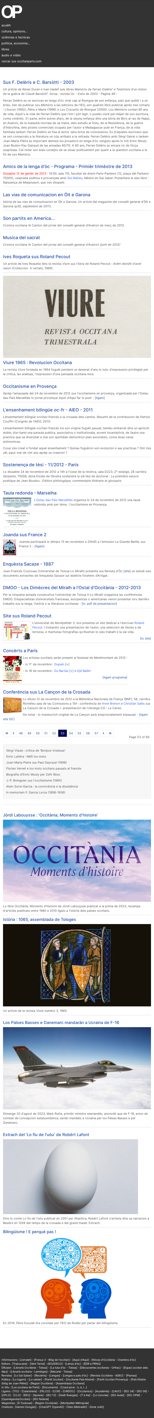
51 (46, 733)
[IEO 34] (129, 1391)
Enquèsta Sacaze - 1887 (28, 564)
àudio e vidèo (11, 55)
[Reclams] (40, 1375)
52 (54, 733)
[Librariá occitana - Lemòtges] (29, 1371)
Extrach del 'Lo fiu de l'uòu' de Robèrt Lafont (46, 1134)
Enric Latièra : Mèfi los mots (26, 756)
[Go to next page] (103, 733)
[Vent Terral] (37, 1363)
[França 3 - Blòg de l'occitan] (52, 1359)
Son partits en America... (29, 218)
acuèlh (6, 25)
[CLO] (17, 1395)
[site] (127, 571)
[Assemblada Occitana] (70, 1383)
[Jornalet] (25, 1359)
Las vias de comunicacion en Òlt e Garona (46, 194)
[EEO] (26, 1395)
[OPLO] (6, 1395)
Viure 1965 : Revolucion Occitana (37, 362)
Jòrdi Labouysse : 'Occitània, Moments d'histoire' (50, 815)
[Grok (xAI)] (97, 1406)
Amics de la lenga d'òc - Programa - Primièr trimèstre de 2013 (67, 166)
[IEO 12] (51, 1395)
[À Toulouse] (24, 1403)
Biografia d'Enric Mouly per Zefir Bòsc (33, 774)
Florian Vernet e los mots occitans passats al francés (43, 768)
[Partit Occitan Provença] (112, 1379)
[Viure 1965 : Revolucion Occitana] (77, 316)
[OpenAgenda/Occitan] (16, 1399)
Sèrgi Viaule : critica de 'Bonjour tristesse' (35, 750)
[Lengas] (54, 1375)
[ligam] (100, 398)
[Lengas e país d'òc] (75, 1375)
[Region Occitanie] (46, 1403)
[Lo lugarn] (19, 1379)
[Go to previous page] (13, 733)
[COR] (56, 1391)
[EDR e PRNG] (92, 1363)
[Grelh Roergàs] (68, 1395)
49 (29, 733)
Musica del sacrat (21, 237)
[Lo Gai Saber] (23, 1375)
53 (62, 733)
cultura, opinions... (14, 31)
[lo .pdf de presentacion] (99, 603)
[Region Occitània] (41, 1383)
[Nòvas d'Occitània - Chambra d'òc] (113, 1359)
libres (5, 49)
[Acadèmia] (102, 1391)
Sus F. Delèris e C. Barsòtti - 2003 (38, 82)
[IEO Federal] (41, 1399)
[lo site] (145, 638)
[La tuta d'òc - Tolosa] (63, 1367)
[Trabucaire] (19, 1363)
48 (21, 733)
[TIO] (16, 1391)
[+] (67, 664)
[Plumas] (131, 1375)
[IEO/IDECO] (55, 1363)
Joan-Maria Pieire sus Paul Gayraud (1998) (36, 762)
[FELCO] (45, 1391)
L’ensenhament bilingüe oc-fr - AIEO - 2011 (48, 410)
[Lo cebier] (35, 1379)
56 (88, 733)
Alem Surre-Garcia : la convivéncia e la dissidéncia (42, 786)
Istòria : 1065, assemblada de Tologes (39, 919)
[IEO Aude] (117, 1395)
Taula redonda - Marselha (30, 493)
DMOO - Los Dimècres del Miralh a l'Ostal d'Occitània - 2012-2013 (72, 587)
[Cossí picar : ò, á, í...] (73, 1387)
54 (71, 733)
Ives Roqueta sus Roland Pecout (36, 256)
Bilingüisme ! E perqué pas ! (29, 1231)
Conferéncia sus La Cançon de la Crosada (46, 692)
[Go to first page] (7, 733)
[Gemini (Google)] (25, 1406)
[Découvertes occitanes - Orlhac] (100, 1367)
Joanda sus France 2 (24, 534)
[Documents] (50, 1387)
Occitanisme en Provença (30, 386)
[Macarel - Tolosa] (61, 1371)
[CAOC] (116, 1391)
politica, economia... (16, 43)
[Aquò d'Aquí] (80, 1359)
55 (79, 733)
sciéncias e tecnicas (16, 37)
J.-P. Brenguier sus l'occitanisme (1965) (34, 780)
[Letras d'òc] (73, 1363)
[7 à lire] (85, 1395)
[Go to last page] (110, 733)
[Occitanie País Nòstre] (80, 1379)
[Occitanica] (84, 1391)
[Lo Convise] (100, 1395)
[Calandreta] (29, 1391)
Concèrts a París (20, 650)
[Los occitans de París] (25, 1387)
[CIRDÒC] (69, 1391)
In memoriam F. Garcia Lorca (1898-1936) (35, 792)
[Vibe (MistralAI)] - (78, 1406)
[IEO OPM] (133, 1395)
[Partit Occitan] (54, 1379)
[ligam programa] (115, 677)
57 (96, 733)
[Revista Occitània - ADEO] (106, 1375)
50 (38, 733)
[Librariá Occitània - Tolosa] (31, 1367)
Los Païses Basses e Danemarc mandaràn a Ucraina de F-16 (61, 1022)
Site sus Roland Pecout (27, 616)
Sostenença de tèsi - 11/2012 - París (41, 464)
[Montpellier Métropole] (74, 1403)
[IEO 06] (142, 1391)
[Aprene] (38, 1395)
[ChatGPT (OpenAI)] (51, 1406)
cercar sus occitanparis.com (22, 61)
